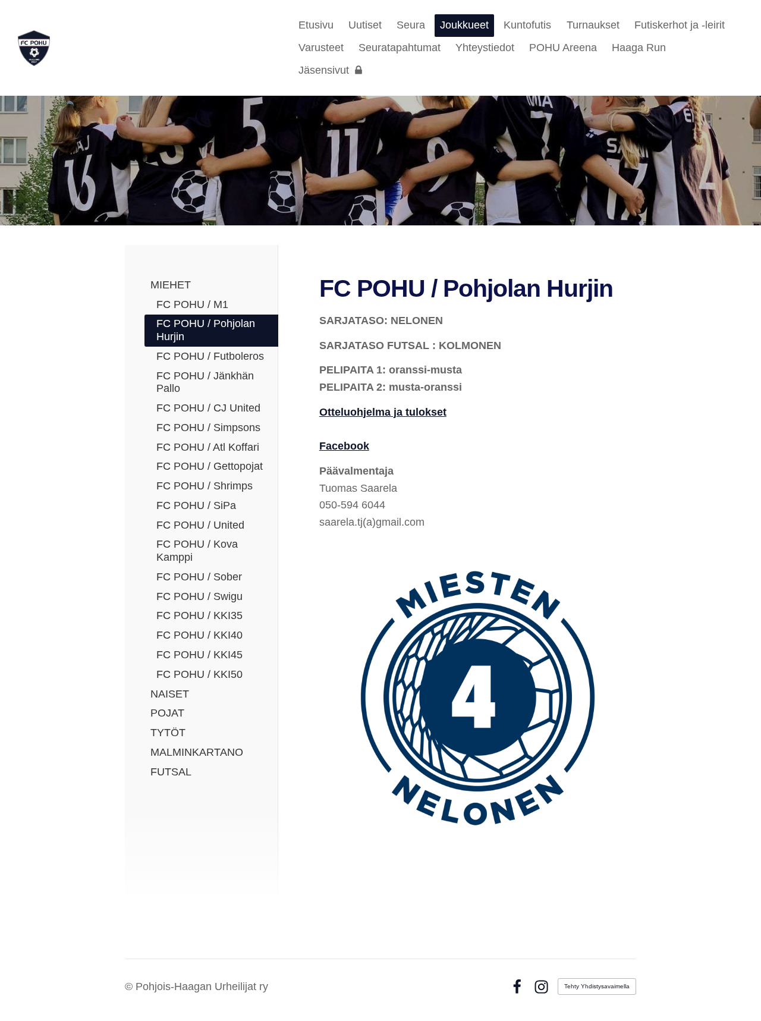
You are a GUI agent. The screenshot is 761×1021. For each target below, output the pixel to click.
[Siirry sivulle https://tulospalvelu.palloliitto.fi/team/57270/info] (477, 697)
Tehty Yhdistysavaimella (597, 986)
